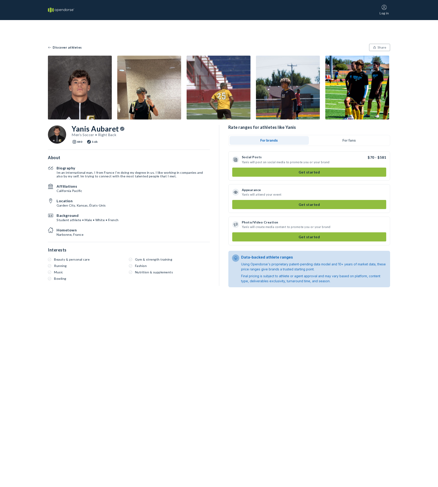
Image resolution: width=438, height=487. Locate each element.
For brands (269, 140)
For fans (349, 140)
